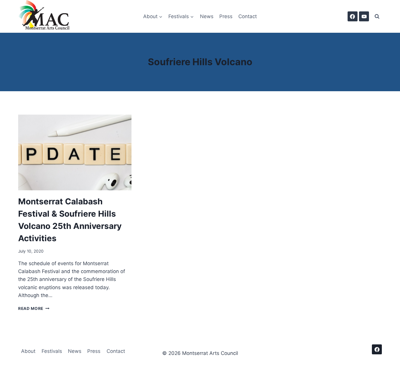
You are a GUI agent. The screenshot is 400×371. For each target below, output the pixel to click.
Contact (247, 16)
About (28, 351)
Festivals (52, 351)
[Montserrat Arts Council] (47, 16)
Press (226, 16)
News (206, 16)
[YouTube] (364, 16)
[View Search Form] (377, 16)
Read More (33, 308)
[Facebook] (353, 16)
